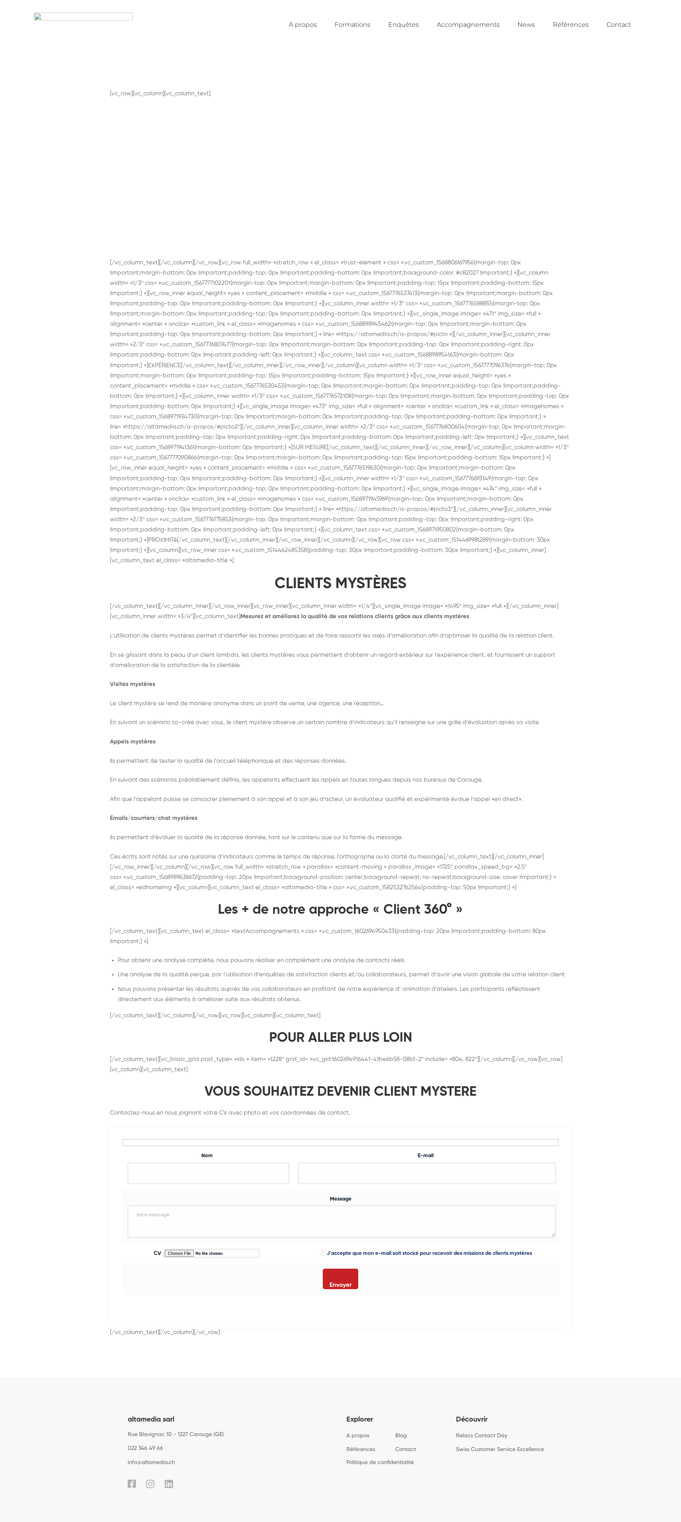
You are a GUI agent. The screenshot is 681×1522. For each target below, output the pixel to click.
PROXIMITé (162, 540)
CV (158, 1253)
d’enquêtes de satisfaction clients (301, 974)
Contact (619, 24)
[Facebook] (132, 1483)
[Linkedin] (169, 1483)
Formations (352, 24)
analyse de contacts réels (368, 960)
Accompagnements (468, 24)
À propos (303, 24)
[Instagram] (150, 1483)
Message (341, 1199)
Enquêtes (403, 24)
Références (571, 24)
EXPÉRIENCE (164, 365)
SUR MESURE (309, 447)
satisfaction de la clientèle (203, 665)
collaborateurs (386, 974)
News (526, 24)
